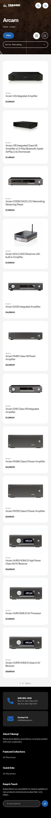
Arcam (12, 27)
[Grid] (36, 35)
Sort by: (8, 44)
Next (27, 683)
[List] (45, 35)
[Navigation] (45, 5)
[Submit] (45, 803)
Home (5, 27)
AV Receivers (9, 757)
